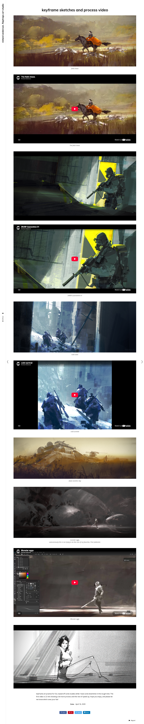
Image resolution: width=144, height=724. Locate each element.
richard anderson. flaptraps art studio (2, 23)
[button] (132, 720)
